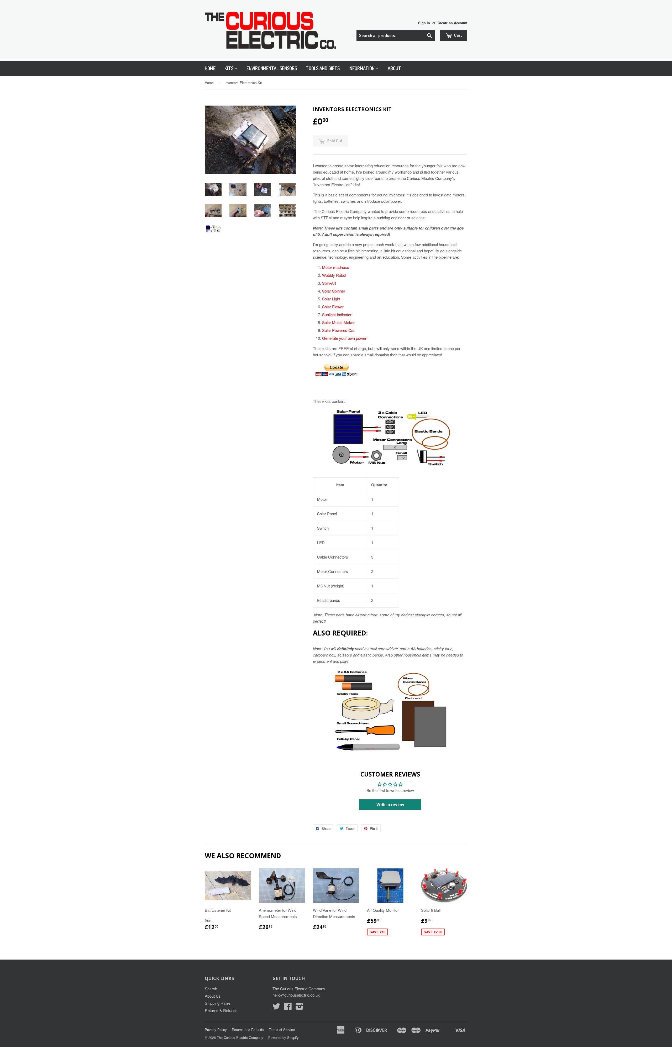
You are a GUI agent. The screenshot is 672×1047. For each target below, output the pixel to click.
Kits (229, 68)
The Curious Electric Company (240, 1037)
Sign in (424, 22)
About (394, 68)
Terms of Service (282, 1029)
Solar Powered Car (338, 330)
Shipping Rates (218, 1003)
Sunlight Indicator (336, 314)
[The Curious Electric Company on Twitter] (276, 1007)
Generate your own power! (345, 338)
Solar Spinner (333, 291)
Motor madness (335, 267)
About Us (213, 996)
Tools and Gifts (323, 68)
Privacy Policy (216, 1029)
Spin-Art (329, 283)
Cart (457, 35)
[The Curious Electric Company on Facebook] (288, 1007)
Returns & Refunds (221, 1010)
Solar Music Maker (338, 322)
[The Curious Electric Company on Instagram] (299, 1007)
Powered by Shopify (283, 1037)
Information (362, 68)
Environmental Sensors (271, 68)
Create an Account (452, 22)
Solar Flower (333, 306)
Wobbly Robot (334, 275)
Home (210, 68)
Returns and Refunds (248, 1029)
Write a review (390, 804)
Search (211, 988)
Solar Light (331, 298)
